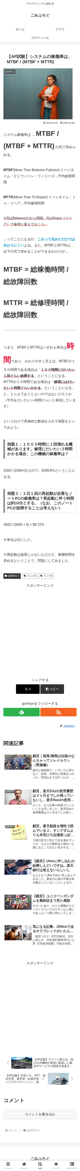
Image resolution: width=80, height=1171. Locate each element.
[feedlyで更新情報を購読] (21, 712)
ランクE (48, 575)
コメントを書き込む (40, 1114)
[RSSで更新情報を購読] (58, 712)
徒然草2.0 (13, 575)
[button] (52, 689)
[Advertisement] (40, 628)
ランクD (32, 575)
